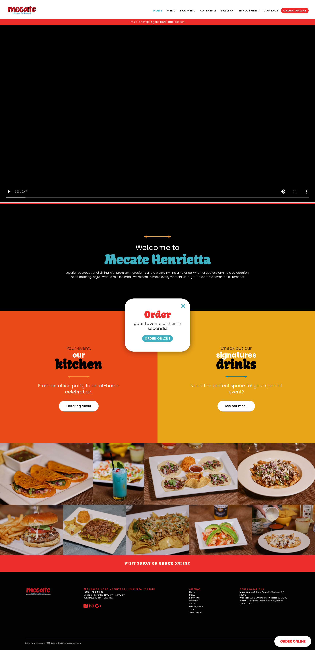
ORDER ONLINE (293, 641)
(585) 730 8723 (93, 591)
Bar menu (194, 597)
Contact (193, 609)
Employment (196, 606)
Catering (193, 600)
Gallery (193, 603)
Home (192, 591)
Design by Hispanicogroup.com (66, 643)
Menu (192, 594)
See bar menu (236, 406)
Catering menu (78, 406)
